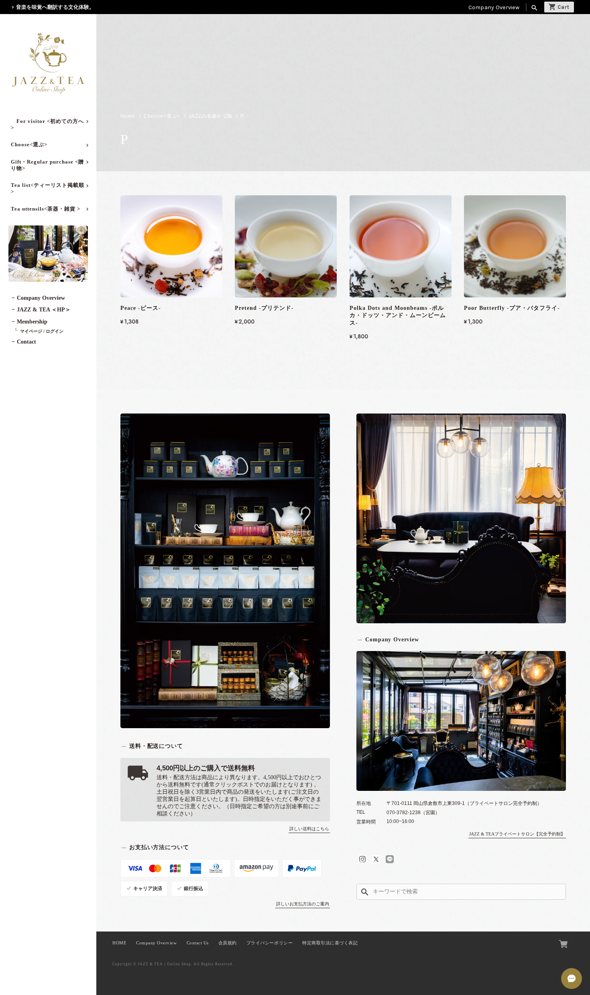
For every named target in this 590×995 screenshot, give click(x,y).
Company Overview (493, 7)
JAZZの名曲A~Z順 (210, 116)
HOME (119, 943)
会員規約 (227, 943)
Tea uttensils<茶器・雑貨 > (45, 209)
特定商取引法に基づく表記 (330, 943)
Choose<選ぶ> (29, 144)
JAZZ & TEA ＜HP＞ (44, 310)
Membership (32, 322)
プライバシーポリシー (269, 943)
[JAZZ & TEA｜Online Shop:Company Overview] (461, 721)
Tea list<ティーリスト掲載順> (47, 188)
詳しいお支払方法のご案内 (302, 903)
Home (127, 116)
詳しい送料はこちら (309, 828)
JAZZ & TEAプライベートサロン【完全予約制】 (517, 833)
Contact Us (198, 943)
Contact (26, 342)
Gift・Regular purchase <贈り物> (47, 165)
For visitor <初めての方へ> (47, 124)
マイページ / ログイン (41, 331)
